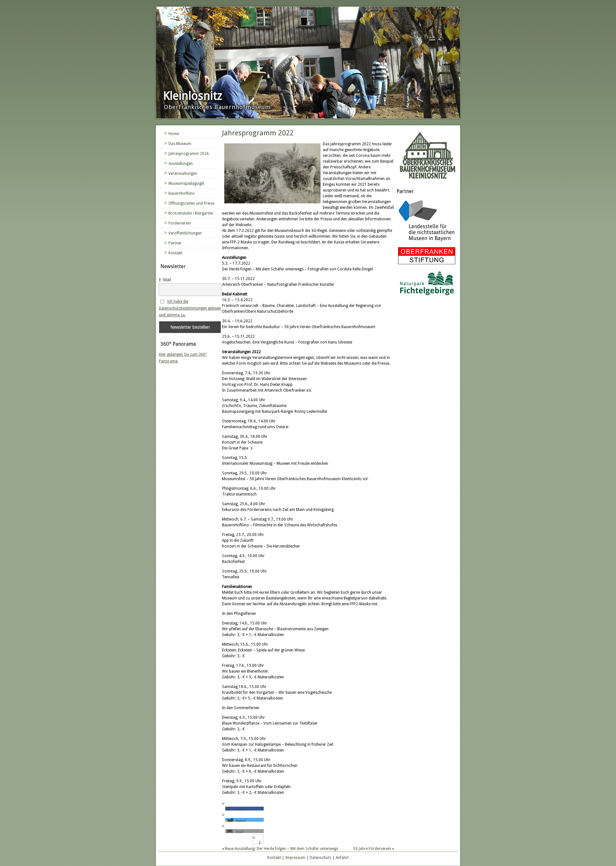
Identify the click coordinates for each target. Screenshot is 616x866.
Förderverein (179, 223)
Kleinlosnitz (192, 96)
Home (173, 134)
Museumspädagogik (186, 183)
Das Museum (179, 143)
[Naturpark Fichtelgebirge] (427, 296)
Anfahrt (342, 857)
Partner (175, 243)
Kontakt (175, 253)
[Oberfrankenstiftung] (427, 264)
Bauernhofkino (181, 193)
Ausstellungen (180, 163)
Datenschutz (320, 857)
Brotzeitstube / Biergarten (190, 213)
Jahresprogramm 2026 (188, 153)
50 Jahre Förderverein (372, 848)
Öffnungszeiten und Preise (191, 203)
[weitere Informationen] (259, 843)
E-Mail (165, 279)
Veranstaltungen (182, 173)
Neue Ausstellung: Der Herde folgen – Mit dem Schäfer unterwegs (281, 848)
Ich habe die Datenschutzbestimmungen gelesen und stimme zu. (190, 308)
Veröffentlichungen (185, 233)
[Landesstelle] (427, 242)
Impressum (295, 857)
